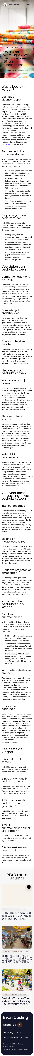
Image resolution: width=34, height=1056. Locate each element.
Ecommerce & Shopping (13, 47)
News (19, 1032)
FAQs (27, 1032)
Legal (26, 1050)
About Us (7, 1050)
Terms (20, 1050)
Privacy (14, 1050)
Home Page (9, 1032)
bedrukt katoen (7, 144)
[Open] (28, 5)
